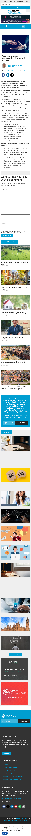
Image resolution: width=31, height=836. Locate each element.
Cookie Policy (15, 820)
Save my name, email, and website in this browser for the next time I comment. (13, 231)
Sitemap (18, 818)
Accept (4, 833)
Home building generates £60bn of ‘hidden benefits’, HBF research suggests (14, 388)
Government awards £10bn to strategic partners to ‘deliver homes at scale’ (13, 363)
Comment (4, 189)
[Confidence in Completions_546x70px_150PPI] (15, 23)
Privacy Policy (25, 818)
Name (2, 210)
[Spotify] (19, 806)
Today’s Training (7, 773)
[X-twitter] (8, 806)
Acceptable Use (23, 820)
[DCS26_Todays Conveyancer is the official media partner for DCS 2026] (14, 704)
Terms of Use (7, 820)
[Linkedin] (12, 806)
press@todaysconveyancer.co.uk (11, 798)
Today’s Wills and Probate (9, 767)
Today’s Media (6, 764)
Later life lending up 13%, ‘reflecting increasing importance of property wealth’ (14, 313)
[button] (7, 26)
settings (17, 830)
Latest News (23, 70)
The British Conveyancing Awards (11, 779)
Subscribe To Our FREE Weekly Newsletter (15, 1)
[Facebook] (4, 806)
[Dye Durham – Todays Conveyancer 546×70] (15, 18)
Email (2, 216)
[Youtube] (15, 806)
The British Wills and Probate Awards (12, 776)
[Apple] (23, 806)
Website (3, 223)
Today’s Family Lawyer (8, 770)
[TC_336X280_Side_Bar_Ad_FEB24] (14, 680)
